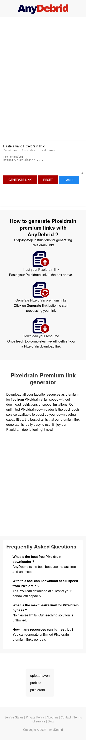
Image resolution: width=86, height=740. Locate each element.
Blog (51, 721)
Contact (66, 717)
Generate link (20, 180)
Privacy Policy (35, 717)
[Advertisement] (43, 50)
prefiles (35, 682)
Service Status (13, 717)
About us (52, 717)
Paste (69, 180)
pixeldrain (37, 689)
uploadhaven (40, 675)
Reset (48, 180)
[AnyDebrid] (43, 8)
